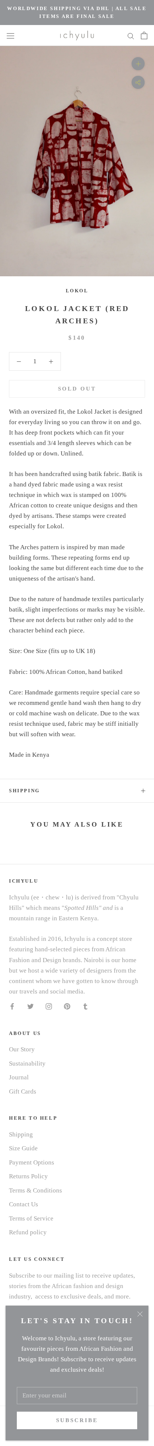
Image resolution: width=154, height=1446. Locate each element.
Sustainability (27, 1063)
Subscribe (77, 1420)
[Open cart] (144, 35)
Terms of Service (31, 1218)
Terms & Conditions (35, 1190)
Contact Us (23, 1204)
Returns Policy (28, 1176)
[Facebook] (12, 1006)
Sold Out (77, 389)
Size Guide (23, 1148)
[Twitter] (30, 1006)
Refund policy (28, 1232)
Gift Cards (22, 1091)
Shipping (24, 790)
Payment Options (31, 1162)
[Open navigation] (10, 35)
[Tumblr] (85, 1006)
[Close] (140, 1314)
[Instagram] (49, 1006)
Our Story (22, 1049)
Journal (19, 1077)
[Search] (130, 35)
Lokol (77, 290)
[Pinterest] (67, 1006)
